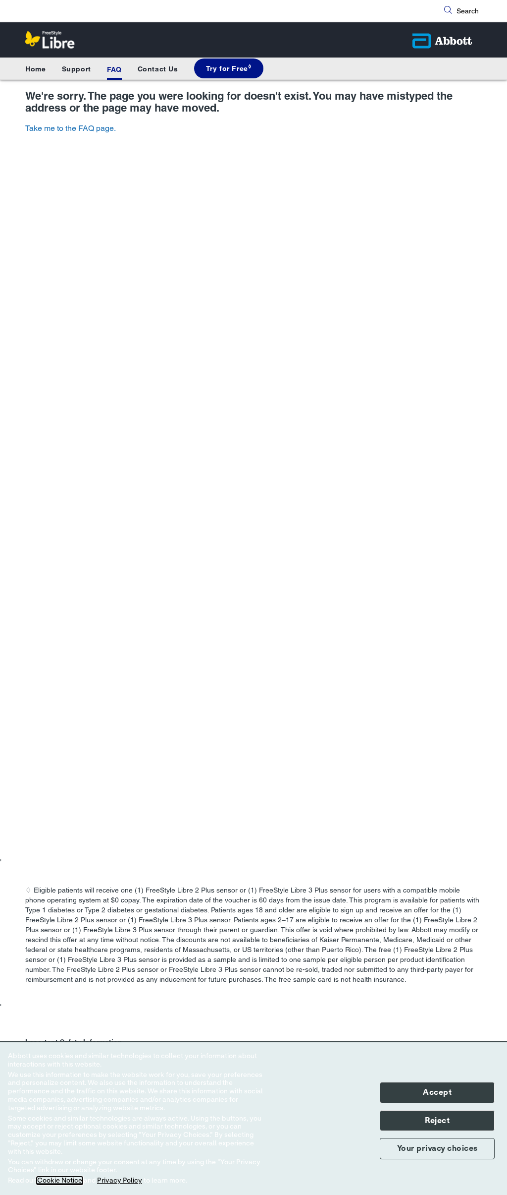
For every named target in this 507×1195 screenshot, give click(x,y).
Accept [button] (437, 1092)
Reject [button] (437, 1121)
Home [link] (35, 69)
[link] (229, 68)
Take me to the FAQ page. (70, 128)
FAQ (114, 69)
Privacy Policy (119, 1180)
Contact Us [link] (158, 69)
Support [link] (76, 69)
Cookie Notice (59, 1180)
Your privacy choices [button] (437, 1148)
